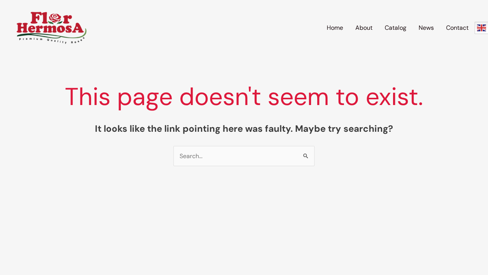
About (363, 28)
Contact (457, 28)
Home (335, 28)
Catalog (395, 28)
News (426, 28)
